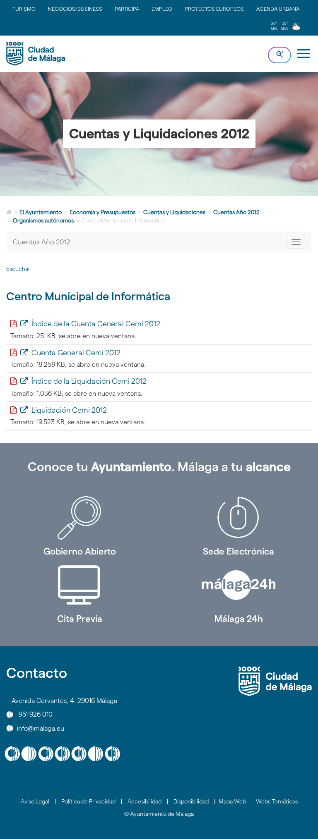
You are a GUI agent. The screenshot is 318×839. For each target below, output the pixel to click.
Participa (127, 9)
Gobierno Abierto (79, 551)
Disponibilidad (191, 801)
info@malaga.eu (40, 727)
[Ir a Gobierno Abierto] (79, 517)
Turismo (24, 9)
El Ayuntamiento (40, 212)
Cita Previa (79, 619)
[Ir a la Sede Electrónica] (238, 517)
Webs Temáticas (277, 801)
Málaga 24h (238, 619)
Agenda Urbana (277, 9)
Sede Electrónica (238, 551)
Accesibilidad (144, 801)
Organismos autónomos (43, 220)
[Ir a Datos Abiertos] (79, 585)
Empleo (162, 9)
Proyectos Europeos (214, 9)
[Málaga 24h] (238, 585)
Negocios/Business (75, 9)
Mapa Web (232, 801)
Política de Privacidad (88, 801)
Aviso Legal (35, 801)
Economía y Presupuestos (102, 212)
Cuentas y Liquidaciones (174, 212)
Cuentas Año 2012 (236, 212)
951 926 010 (36, 714)
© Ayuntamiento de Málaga (159, 813)
